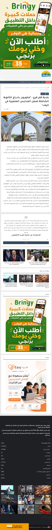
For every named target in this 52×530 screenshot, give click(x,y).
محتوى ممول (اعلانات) (43, 471)
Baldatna (38, 527)
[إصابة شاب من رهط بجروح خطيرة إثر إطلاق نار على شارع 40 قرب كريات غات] (43, 509)
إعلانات (48, 453)
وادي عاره (46, 449)
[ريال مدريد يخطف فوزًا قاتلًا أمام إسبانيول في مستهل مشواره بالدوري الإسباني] (26, 278)
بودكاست (47, 456)
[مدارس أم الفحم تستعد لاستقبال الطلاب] (26, 509)
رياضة (48, 465)
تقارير (48, 459)
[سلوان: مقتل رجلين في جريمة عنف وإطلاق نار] (43, 499)
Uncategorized (45, 443)
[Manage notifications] (49, 527)
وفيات (48, 478)
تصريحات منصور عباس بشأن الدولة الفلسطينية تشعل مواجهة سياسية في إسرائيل (10, 285)
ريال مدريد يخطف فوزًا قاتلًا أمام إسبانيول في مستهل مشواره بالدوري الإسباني (26, 285)
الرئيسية (45, 87)
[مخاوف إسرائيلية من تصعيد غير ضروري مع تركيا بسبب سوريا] (9, 499)
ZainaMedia (31, 527)
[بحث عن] (50, 79)
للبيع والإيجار (46, 468)
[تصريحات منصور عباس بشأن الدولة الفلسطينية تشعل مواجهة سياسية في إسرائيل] (10, 278)
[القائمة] (1, 79)
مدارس (43, 93)
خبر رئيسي (47, 462)
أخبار (40, 87)
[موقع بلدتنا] (46, 73)
